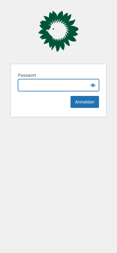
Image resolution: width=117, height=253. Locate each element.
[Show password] (93, 85)
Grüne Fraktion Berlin (58, 31)
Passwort (27, 75)
